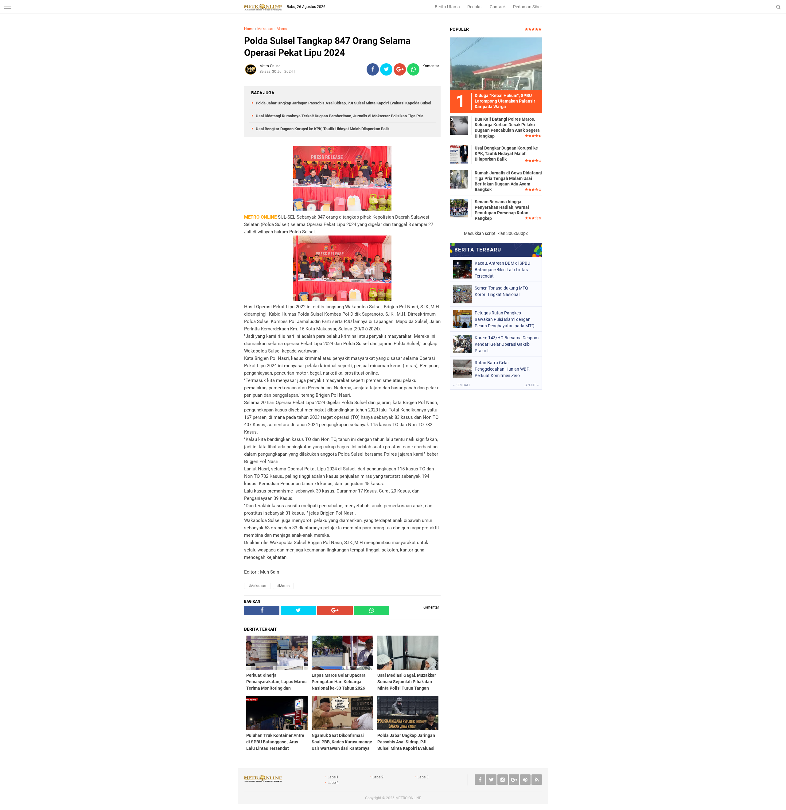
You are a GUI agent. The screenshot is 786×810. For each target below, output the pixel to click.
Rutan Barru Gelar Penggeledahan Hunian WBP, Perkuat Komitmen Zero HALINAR (502, 369)
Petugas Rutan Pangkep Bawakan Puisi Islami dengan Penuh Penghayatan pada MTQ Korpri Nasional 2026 (505, 319)
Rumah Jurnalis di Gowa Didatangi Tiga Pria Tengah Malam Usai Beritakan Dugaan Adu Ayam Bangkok (508, 181)
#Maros (283, 586)
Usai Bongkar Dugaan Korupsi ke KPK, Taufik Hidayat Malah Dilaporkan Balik (323, 129)
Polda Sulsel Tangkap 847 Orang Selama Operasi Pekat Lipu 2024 (327, 46)
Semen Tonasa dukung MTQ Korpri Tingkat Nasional (501, 291)
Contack (498, 6)
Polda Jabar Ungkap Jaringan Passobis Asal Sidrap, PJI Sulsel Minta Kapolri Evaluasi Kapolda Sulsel (343, 103)
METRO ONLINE (408, 798)
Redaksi (474, 6)
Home (249, 29)
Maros (282, 29)
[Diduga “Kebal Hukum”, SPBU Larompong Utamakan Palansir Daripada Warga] (496, 63)
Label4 (333, 783)
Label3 (423, 777)
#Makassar (257, 586)
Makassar (265, 29)
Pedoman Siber (527, 6)
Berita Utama (447, 6)
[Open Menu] (7, 7)
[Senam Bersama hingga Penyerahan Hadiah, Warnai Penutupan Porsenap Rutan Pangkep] (459, 208)
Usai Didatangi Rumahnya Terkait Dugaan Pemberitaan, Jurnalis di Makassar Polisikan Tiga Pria (339, 116)
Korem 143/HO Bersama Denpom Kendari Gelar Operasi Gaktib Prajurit (507, 344)
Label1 (333, 777)
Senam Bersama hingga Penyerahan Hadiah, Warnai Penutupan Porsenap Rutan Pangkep (502, 210)
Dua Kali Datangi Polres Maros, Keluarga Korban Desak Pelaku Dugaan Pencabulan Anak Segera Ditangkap (507, 127)
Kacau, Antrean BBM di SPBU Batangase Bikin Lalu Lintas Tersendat (502, 269)
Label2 (377, 777)
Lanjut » (531, 385)
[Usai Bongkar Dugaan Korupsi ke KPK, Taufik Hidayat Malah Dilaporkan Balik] (459, 154)
